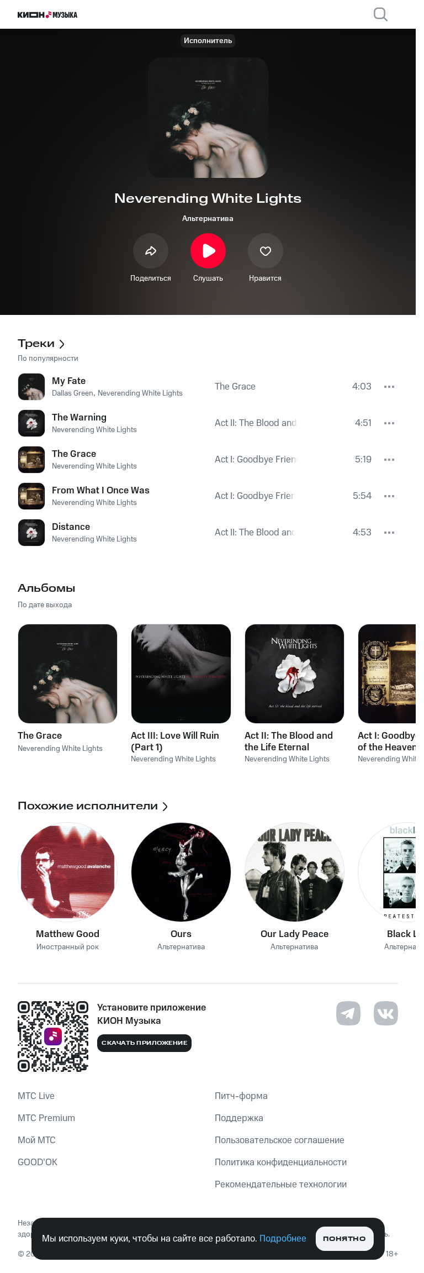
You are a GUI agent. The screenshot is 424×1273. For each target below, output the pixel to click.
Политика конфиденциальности (281, 1162)
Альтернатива (208, 218)
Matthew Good (67, 934)
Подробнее (282, 1238)
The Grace (40, 735)
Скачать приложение (144, 1043)
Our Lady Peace (294, 934)
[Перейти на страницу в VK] (386, 1013)
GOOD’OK (37, 1162)
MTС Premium (46, 1118)
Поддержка (239, 1118)
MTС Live (36, 1096)
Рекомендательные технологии (281, 1184)
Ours (181, 934)
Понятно (344, 1239)
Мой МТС (37, 1140)
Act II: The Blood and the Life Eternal (289, 741)
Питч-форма (241, 1096)
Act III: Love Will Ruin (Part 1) (175, 741)
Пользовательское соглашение (279, 1140)
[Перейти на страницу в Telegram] (348, 1013)
